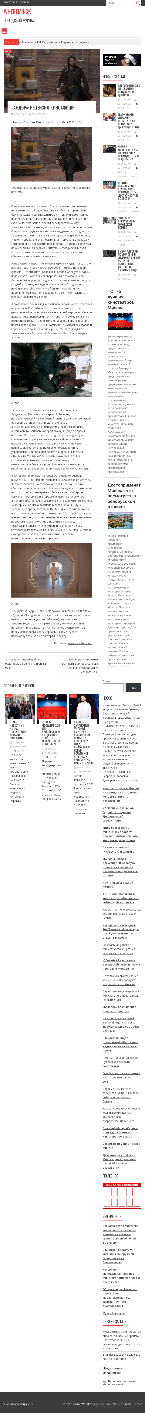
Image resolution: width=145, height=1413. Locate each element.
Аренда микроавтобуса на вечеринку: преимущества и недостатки (128, 152)
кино (20, 750)
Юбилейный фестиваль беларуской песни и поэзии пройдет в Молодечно (121, 964)
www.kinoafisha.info (80, 643)
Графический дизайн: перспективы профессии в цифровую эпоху (128, 120)
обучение (123, 107)
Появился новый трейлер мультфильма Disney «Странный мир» (26, 664)
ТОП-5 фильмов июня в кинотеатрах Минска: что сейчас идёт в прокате (121, 898)
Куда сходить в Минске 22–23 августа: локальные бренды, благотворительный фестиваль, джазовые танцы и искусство (122, 713)
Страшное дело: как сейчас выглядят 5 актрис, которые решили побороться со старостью (80, 666)
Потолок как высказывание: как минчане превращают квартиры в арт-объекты (121, 980)
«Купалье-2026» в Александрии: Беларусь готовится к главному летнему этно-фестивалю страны (120, 867)
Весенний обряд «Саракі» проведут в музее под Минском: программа (120, 1132)
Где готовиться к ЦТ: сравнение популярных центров (129, 90)
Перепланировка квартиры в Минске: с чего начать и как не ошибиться (121, 995)
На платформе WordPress (78, 1404)
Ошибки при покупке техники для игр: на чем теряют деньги (121, 1077)
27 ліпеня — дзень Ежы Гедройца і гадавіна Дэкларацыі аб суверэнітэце (120, 776)
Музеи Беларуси (114, 1313)
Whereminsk (17, 11)
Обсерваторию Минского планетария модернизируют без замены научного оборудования (120, 1297)
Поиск (107, 681)
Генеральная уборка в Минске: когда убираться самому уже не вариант (119, 949)
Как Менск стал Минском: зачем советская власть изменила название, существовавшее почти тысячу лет (119, 759)
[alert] (122, 1383)
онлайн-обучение (128, 211)
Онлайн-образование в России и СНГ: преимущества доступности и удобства (128, 191)
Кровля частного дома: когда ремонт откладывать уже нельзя (122, 914)
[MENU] (4, 31)
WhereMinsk (39, 114)
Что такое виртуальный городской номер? (127, 223)
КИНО (8, 51)
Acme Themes (133, 1404)
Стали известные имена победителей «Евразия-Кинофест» (18, 730)
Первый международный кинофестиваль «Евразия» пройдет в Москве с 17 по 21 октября (51, 733)
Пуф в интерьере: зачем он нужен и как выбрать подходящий (120, 1062)
